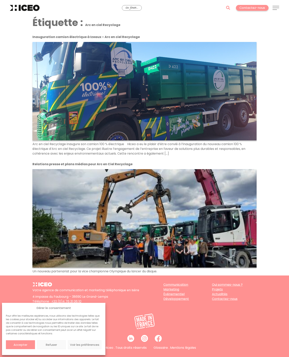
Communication (175, 284)
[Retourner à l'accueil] (25, 8)
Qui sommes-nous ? (227, 284)
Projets (217, 289)
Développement (176, 299)
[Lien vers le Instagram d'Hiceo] (144, 338)
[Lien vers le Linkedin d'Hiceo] (131, 338)
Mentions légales (183, 347)
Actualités (219, 294)
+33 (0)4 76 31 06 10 (66, 301)
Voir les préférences (84, 345)
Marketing (171, 289)
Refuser (51, 345)
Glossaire (161, 347)
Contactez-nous (224, 299)
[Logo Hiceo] (42, 285)
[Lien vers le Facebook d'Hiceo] (158, 338)
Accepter (20, 345)
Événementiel (174, 294)
